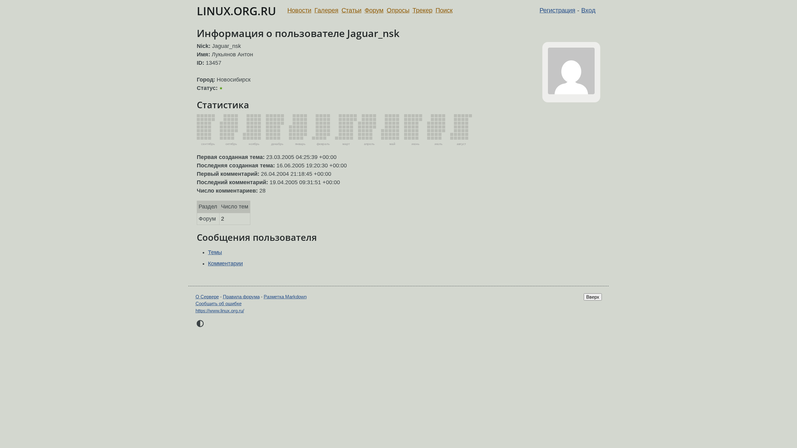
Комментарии (225, 263)
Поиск (444, 10)
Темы (215, 252)
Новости (299, 10)
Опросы (398, 10)
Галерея (326, 10)
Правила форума (241, 296)
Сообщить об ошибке (219, 303)
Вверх (592, 297)
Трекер (422, 10)
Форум (374, 10)
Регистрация (557, 10)
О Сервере (207, 296)
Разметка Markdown (285, 296)
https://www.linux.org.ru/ (220, 310)
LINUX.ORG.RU (236, 11)
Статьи (351, 10)
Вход (588, 10)
